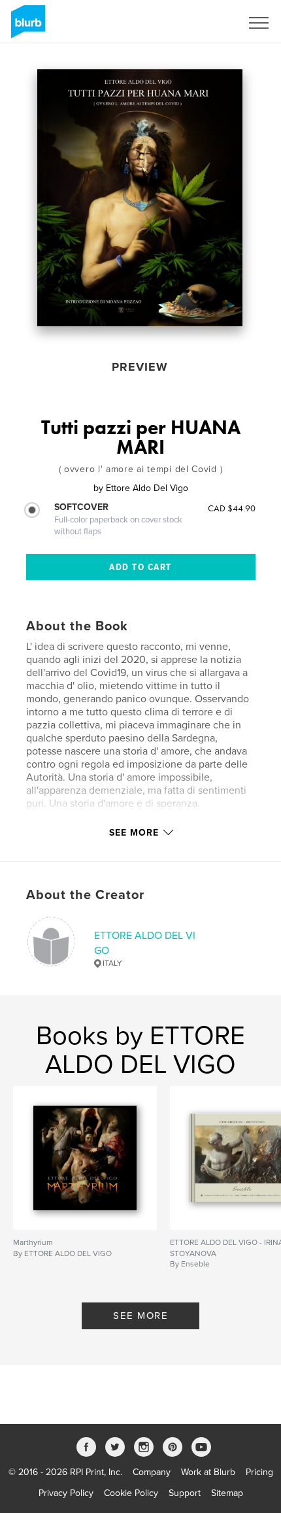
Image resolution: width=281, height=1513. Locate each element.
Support (185, 1493)
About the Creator (85, 895)
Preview (140, 367)
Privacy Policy (66, 1493)
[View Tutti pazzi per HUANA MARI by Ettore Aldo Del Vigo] (139, 197)
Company (152, 1472)
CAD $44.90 (232, 508)
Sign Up (207, 23)
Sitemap (227, 1493)
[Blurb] (25, 27)
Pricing (259, 1472)
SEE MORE (140, 1315)
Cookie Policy (131, 1493)
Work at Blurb (208, 1472)
